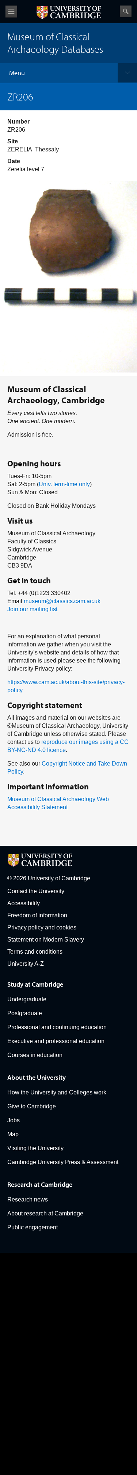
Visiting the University (35, 1148)
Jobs (13, 1120)
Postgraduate (24, 1013)
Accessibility (23, 903)
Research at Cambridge (39, 1184)
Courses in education (34, 1055)
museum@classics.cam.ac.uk (62, 601)
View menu (11, 11)
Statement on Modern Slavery (45, 939)
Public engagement (32, 1227)
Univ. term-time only (64, 484)
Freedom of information (37, 915)
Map (13, 1134)
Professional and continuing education (57, 1027)
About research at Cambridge (45, 1213)
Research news (27, 1199)
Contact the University (35, 891)
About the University (36, 1077)
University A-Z (25, 964)
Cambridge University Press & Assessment (62, 1162)
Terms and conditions (34, 952)
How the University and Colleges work (56, 1092)
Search (126, 11)
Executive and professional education (55, 1041)
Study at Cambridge (35, 984)
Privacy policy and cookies (41, 927)
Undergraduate (26, 999)
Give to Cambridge (31, 1106)
